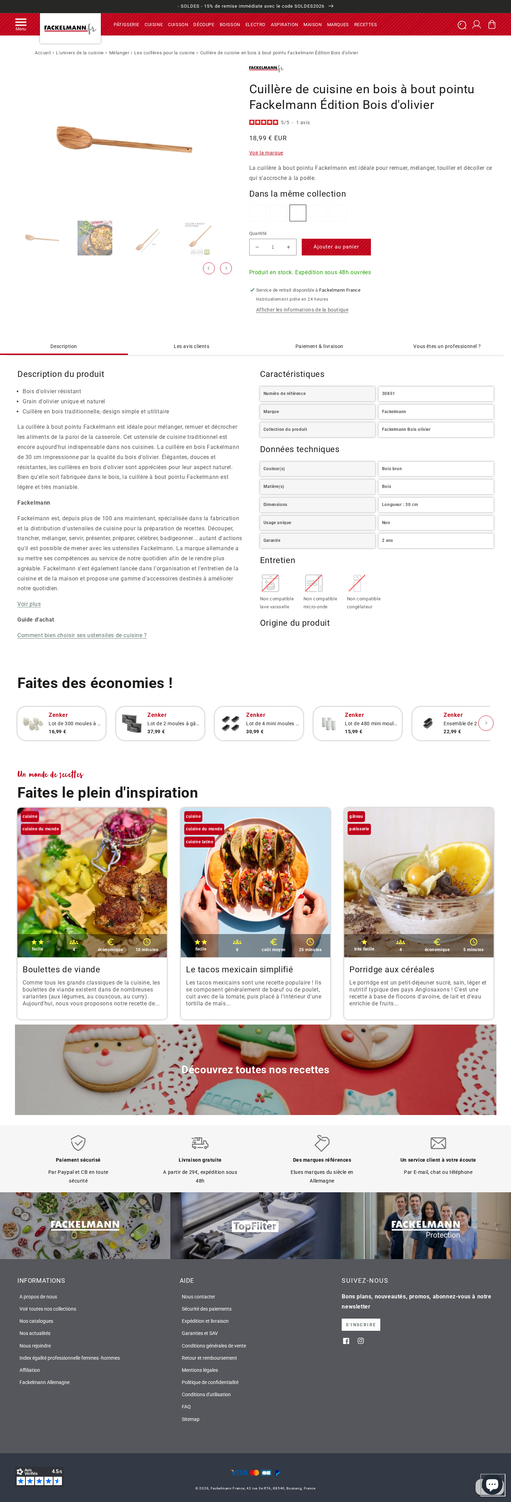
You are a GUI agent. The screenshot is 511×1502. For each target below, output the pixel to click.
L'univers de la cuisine (80, 52)
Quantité (258, 233)
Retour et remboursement (209, 1358)
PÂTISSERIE (126, 24)
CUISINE (154, 24)
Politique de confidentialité (210, 1382)
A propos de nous (38, 1296)
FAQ (186, 1406)
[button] (21, 24)
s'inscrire (361, 1324)
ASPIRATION (284, 24)
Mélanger (119, 52)
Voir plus (29, 604)
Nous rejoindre (35, 1346)
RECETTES (365, 24)
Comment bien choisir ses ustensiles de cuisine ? (82, 635)
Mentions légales (200, 1370)
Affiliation (29, 1370)
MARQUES (338, 24)
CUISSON (178, 24)
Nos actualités (34, 1333)
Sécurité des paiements (207, 1309)
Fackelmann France (228, 1488)
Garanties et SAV (200, 1333)
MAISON (312, 24)
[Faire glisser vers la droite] (226, 268)
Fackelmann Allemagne (44, 1382)
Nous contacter (198, 1296)
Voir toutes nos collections (47, 1309)
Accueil (43, 52)
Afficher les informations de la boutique (302, 310)
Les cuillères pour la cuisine (164, 52)
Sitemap (191, 1419)
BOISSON (230, 24)
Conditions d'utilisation (206, 1394)
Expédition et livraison (205, 1321)
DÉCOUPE (203, 24)
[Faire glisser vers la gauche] (209, 268)
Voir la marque (266, 153)
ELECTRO (255, 24)
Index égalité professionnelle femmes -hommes (69, 1358)
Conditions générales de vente (214, 1346)
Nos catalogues (36, 1321)
